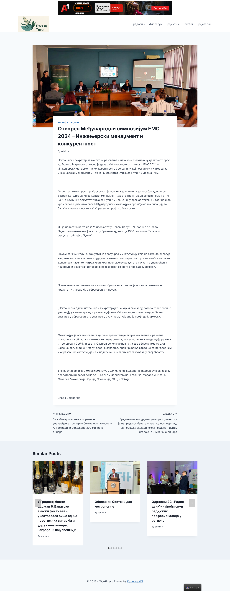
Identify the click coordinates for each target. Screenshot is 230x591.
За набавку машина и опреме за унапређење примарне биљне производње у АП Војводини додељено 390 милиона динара (82, 423)
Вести (61, 122)
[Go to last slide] (38, 503)
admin (64, 151)
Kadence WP (135, 581)
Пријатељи (204, 24)
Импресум (155, 24)
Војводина (73, 122)
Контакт (188, 24)
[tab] (109, 548)
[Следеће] (192, 503)
